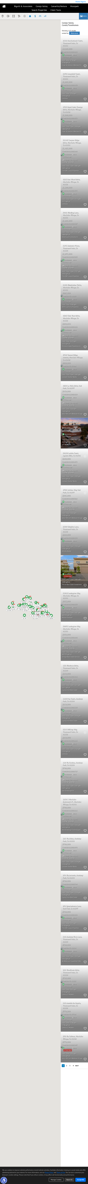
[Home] (4, 6)
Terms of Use (61, 1172)
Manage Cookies (56, 1180)
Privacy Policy (49, 1172)
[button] (4, 1180)
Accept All (80, 1180)
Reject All (69, 1180)
